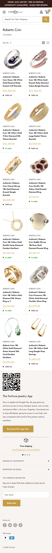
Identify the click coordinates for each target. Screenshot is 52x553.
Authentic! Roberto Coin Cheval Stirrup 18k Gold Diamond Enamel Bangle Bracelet (11, 189)
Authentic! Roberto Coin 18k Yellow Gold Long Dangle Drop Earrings (38, 350)
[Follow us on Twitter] (10, 525)
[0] (47, 12)
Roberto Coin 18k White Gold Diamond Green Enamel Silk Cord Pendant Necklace (12, 351)
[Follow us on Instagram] (15, 525)
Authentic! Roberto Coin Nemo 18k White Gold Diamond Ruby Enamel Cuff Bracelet (12, 81)
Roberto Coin (8, 73)
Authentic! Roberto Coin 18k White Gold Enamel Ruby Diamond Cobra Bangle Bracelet (39, 81)
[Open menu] (4, 12)
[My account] (41, 11)
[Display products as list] (48, 42)
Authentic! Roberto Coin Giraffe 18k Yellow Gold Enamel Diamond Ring (37, 187)
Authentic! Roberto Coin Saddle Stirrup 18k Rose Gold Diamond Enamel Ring (38, 244)
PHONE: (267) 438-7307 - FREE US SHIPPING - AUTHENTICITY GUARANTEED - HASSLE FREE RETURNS (26, 3)
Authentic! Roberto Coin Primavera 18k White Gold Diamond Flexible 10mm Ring (38, 297)
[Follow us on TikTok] (20, 525)
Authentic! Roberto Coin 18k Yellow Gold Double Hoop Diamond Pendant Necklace (13, 244)
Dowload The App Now (18, 428)
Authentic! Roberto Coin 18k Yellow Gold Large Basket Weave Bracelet (38, 134)
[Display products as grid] (43, 42)
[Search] (45, 19)
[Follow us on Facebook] (5, 525)
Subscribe (11, 503)
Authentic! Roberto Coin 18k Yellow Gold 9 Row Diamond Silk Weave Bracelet (12, 134)
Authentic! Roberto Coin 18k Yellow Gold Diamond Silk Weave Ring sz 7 (12, 297)
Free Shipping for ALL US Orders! (26, 449)
